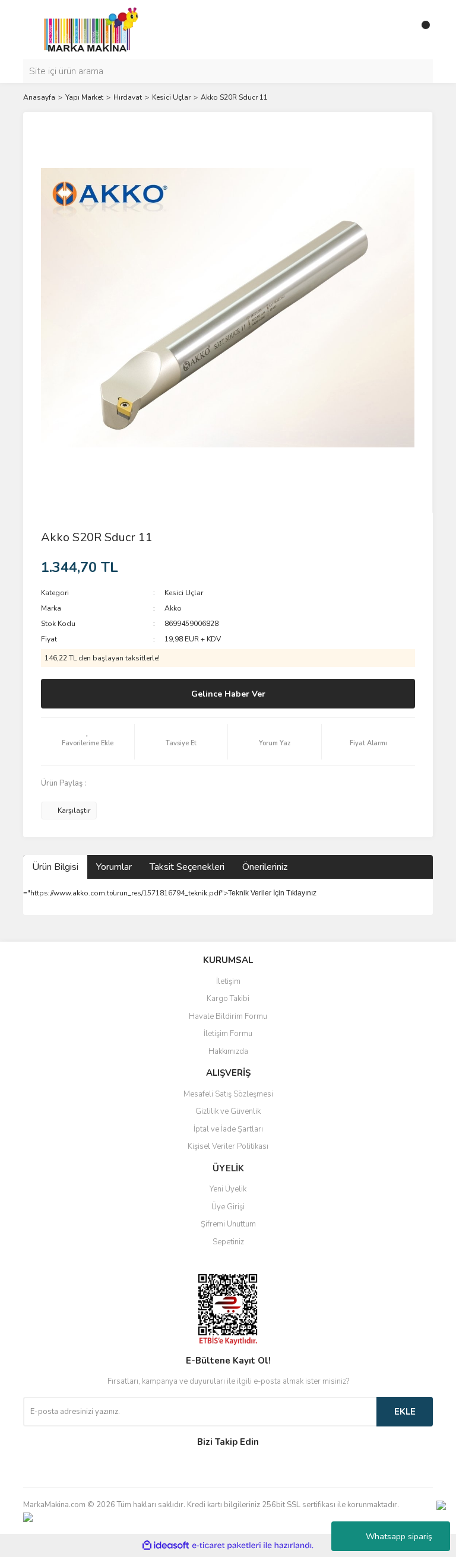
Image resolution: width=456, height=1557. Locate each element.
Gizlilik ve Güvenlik (228, 1111)
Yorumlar (114, 866)
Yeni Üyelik (228, 1189)
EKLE (405, 1412)
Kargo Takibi (228, 998)
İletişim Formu (228, 1033)
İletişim (228, 981)
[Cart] (421, 30)
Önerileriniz (264, 866)
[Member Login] (397, 30)
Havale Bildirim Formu (228, 1016)
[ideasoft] (165, 1545)
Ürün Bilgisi (55, 866)
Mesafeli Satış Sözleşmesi (228, 1094)
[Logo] (88, 29)
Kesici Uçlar (183, 593)
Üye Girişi (228, 1207)
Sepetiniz (228, 1242)
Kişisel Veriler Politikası (228, 1146)
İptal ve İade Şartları (228, 1129)
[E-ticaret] (226, 1545)
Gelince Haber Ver (228, 694)
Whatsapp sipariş (399, 1536)
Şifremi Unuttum (228, 1224)
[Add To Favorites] (87, 742)
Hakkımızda (228, 1051)
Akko (173, 608)
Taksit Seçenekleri (187, 866)
